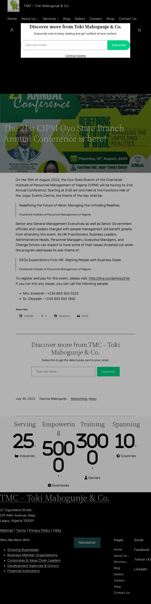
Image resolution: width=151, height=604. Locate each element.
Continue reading (75, 55)
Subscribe (119, 45)
